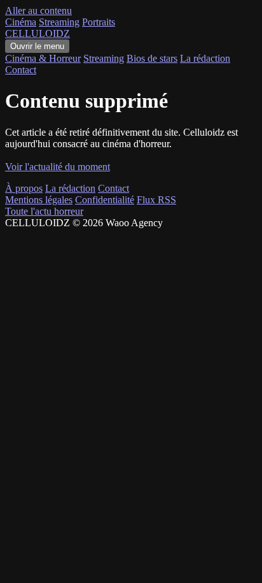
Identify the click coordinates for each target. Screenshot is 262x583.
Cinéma (20, 22)
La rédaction (205, 58)
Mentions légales (38, 199)
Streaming (59, 22)
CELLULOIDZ (37, 33)
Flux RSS (156, 199)
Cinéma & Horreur (43, 58)
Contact (20, 69)
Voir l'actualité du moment (57, 166)
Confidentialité (104, 199)
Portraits (98, 22)
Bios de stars (152, 58)
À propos (24, 188)
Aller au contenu (38, 10)
